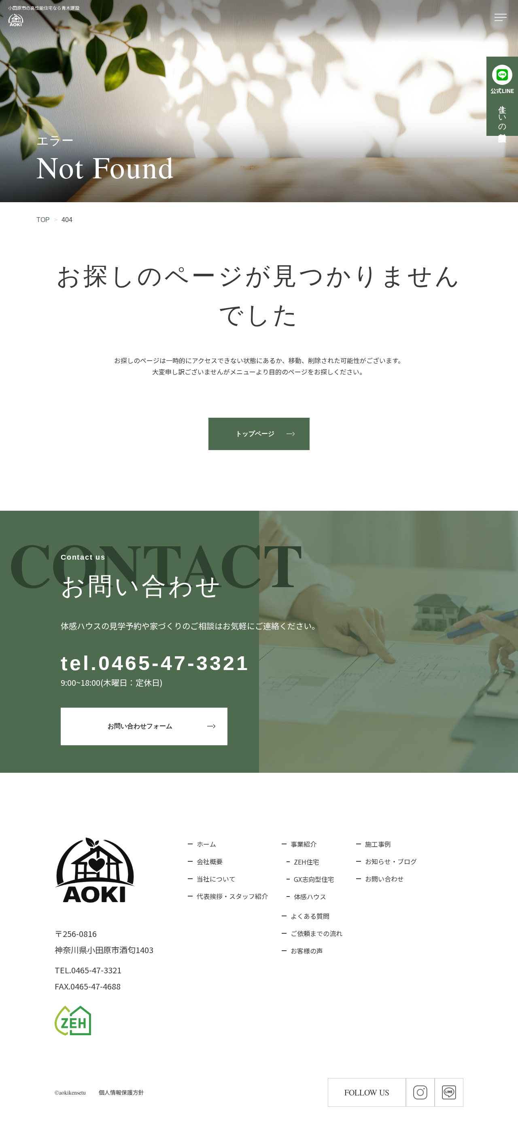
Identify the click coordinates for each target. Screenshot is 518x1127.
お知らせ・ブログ (391, 861)
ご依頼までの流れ (316, 933)
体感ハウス (310, 896)
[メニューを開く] (502, 17)
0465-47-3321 (174, 663)
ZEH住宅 (306, 862)
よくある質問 (310, 916)
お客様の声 (307, 951)
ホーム (206, 844)
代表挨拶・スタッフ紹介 (232, 896)
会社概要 (210, 861)
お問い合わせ (384, 879)
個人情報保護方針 (121, 1092)
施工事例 (378, 844)
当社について (216, 879)
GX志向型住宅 (314, 879)
